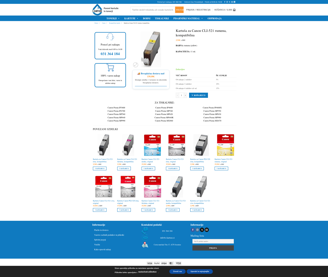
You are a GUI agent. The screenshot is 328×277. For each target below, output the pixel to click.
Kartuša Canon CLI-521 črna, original (175, 160)
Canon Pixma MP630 (212, 114)
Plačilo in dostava (101, 230)
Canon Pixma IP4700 (116, 110)
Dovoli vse (177, 271)
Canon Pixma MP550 (212, 110)
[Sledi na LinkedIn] (234, 2)
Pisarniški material (186, 18)
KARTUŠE (129, 18)
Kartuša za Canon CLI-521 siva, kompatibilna (200, 202)
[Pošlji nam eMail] (232, 2)
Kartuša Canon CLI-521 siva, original (104, 202)
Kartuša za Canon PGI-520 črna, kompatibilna (200, 160)
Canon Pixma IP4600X (212, 107)
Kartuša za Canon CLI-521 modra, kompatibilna (176, 202)
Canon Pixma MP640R (164, 117)
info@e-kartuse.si (167, 237)
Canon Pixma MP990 (116, 120)
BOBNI (146, 18)
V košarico (198, 95)
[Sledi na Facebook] (224, 2)
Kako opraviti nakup (102, 249)
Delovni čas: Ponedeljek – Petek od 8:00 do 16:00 (203, 2)
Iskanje (179, 9)
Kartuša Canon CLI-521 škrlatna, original (150, 202)
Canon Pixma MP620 (164, 114)
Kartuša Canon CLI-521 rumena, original (223, 160)
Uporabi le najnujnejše (200, 271)
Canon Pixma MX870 (212, 120)
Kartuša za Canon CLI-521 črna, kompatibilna (103, 160)
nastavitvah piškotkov (147, 271)
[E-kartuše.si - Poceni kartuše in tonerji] (109, 10)
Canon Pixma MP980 (212, 117)
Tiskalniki (162, 18)
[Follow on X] (229, 2)
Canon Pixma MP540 (164, 110)
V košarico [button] (99, 168)
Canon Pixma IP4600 (164, 107)
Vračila (97, 244)
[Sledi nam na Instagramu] (227, 2)
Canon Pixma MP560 (116, 114)
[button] (198, 9)
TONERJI (111, 18)
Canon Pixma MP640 (116, 117)
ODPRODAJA (215, 18)
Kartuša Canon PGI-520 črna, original (128, 202)
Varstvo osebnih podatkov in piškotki (109, 234)
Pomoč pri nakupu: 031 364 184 (169, 2)
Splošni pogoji (100, 239)
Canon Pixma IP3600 (116, 107)
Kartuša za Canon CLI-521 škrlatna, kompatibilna (127, 160)
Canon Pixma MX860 (164, 120)
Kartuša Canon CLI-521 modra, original (150, 160)
